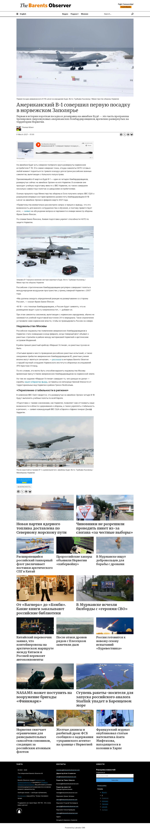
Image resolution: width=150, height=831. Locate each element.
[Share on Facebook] (121, 134)
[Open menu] (17, 14)
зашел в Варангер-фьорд (35, 382)
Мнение (84, 14)
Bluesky (104, 792)
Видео (65, 14)
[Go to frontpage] (46, 5)
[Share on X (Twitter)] (124, 134)
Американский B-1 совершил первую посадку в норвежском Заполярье (47, 161)
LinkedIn (104, 807)
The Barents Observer (22, 161)
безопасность (24, 487)
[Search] (132, 14)
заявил (27, 211)
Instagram (105, 801)
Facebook (105, 798)
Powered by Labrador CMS (75, 828)
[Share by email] (128, 134)
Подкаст (75, 14)
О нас (19, 777)
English (23, 14)
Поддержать (22, 796)
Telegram (105, 804)
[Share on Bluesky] (131, 134)
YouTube (105, 810)
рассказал (57, 359)
